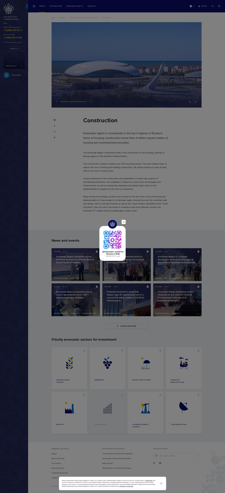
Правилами (149, 480)
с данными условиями (125, 486)
